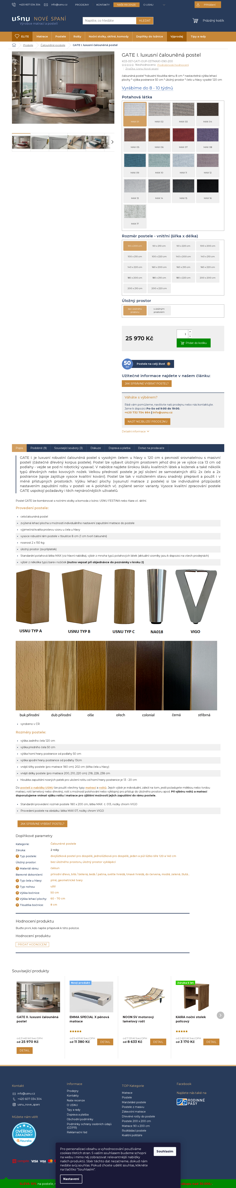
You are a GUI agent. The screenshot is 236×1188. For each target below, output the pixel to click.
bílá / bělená (79, 874)
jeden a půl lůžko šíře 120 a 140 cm (153, 856)
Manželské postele (134, 1102)
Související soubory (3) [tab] (68, 448)
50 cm (55, 892)
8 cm (54, 904)
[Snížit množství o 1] (190, 336)
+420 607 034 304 (30, 1099)
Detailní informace (134, 431)
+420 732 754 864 (138, 412)
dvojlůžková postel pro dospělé (72, 856)
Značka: (141, 68)
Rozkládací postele (134, 1130)
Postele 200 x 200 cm (136, 1121)
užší (53, 886)
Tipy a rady (73, 1109)
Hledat (144, 20)
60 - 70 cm (58, 898)
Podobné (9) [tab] (38, 448)
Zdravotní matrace (134, 1111)
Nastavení (71, 1179)
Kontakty (103, 4)
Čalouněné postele (63, 843)
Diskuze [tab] (95, 448)
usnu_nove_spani (29, 1104)
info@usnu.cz (163, 412)
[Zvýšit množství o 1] (190, 332)
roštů (103, 787)
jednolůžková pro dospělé (111, 856)
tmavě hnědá (135, 874)
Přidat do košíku (196, 343)
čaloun (55, 868)
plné (54, 880)
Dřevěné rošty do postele (138, 1116)
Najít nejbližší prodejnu (147, 421)
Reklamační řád (77, 1132)
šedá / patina (97, 874)
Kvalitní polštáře (132, 1135)
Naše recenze (126, 4)
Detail (25, 1050)
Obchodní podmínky (80, 1119)
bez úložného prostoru (66, 862)
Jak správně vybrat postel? (147, 383)
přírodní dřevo (60, 874)
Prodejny (82, 4)
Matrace (127, 1092)
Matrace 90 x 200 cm (136, 1126)
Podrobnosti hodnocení (173, 65)
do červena (152, 874)
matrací (90, 787)
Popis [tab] (19, 448)
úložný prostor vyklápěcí (99, 862)
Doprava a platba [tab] (119, 448)
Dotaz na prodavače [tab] (151, 448)
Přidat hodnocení (32, 944)
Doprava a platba (78, 1114)
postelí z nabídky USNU (36, 787)
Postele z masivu (133, 1107)
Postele (127, 1097)
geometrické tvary (70, 880)
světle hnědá (116, 874)
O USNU (148, 4)
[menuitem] (22, 37)
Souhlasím (165, 1151)
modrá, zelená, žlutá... (176, 874)
